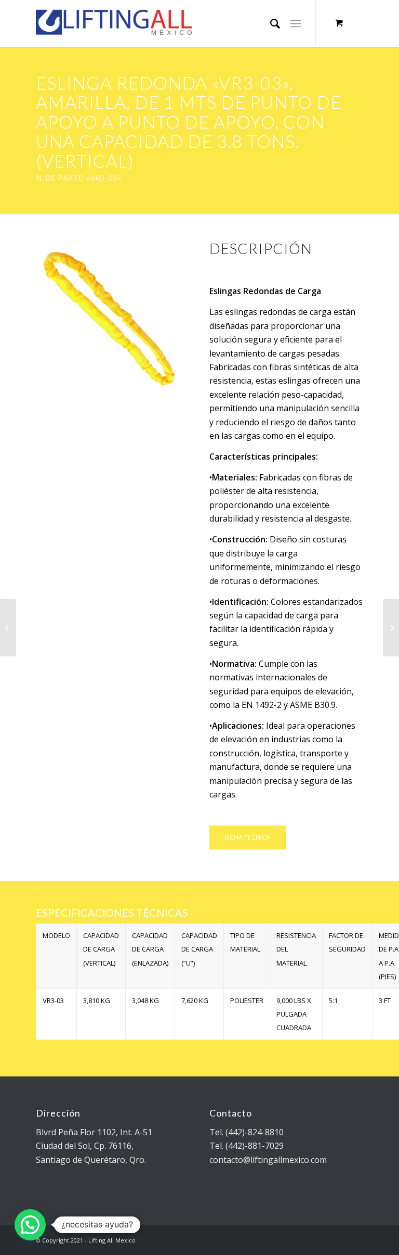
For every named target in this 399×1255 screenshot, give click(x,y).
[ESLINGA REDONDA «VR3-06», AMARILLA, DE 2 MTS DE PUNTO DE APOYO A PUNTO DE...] (391, 627)
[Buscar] (270, 23)
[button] (30, 1224)
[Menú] (295, 23)
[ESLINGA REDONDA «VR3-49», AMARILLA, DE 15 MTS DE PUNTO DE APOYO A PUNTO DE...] (8, 627)
